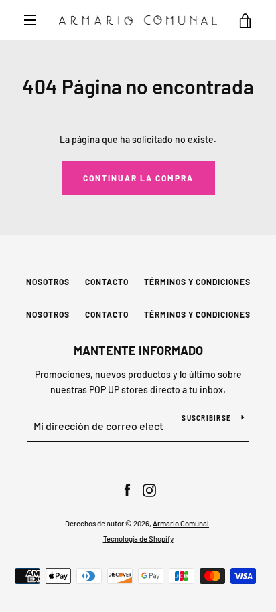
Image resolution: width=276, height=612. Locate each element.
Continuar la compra (138, 178)
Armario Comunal (181, 523)
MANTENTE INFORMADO (138, 350)
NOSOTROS (48, 281)
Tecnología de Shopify (138, 538)
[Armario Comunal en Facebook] (127, 489)
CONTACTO (107, 281)
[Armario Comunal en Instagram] (149, 489)
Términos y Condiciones (197, 281)
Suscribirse (206, 418)
